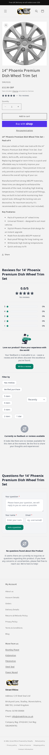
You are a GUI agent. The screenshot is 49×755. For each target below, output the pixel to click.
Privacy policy (12, 745)
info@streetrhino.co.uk (22, 716)
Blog (7, 634)
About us (9, 591)
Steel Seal (10, 666)
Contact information (25, 749)
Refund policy (40, 741)
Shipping (15, 91)
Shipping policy (39, 745)
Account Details (12, 597)
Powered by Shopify (26, 741)
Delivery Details (12, 609)
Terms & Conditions (14, 628)
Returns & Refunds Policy (16, 615)
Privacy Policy (11, 621)
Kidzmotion (10, 655)
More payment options (24, 130)
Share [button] (7, 254)
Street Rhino (14, 741)
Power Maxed (11, 672)
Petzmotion (10, 661)
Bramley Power (12, 649)
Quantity (5, 101)
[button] (5, 11)
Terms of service (25, 745)
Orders (8, 603)
